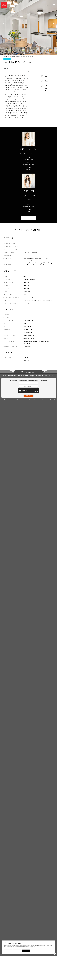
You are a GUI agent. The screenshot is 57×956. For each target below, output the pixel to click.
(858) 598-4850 (28, 201)
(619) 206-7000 (28, 159)
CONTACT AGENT (28, 218)
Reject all (8, 950)
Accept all (26, 950)
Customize (17, 950)
